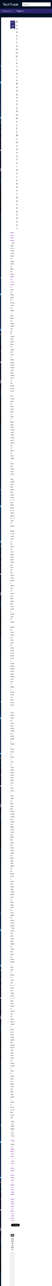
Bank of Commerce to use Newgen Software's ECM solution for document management (17, 125)
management (12, 1192)
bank (12, 1149)
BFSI (12, 1151)
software (12, 1217)
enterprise (12, 1180)
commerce (12, 1156)
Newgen (12, 1200)
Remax (12, 1212)
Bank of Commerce (12, 282)
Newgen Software (12, 236)
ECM (12, 1175)
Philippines (12, 1206)
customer (12, 1163)
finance (12, 1186)
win (12, 1220)
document (12, 1169)
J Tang (12, 1139)
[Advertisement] (29, 62)
